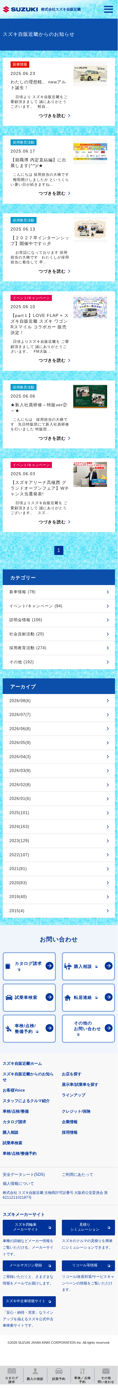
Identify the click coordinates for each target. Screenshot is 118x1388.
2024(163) (19, 826)
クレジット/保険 (76, 1111)
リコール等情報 (84, 1265)
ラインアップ (73, 1095)
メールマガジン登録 (25, 1265)
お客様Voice (14, 1090)
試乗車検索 (12, 1143)
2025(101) (19, 812)
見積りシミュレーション (84, 1227)
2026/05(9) (20, 742)
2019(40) (18, 896)
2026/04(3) (20, 756)
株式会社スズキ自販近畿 (61, 9)
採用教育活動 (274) (27, 648)
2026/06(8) (20, 729)
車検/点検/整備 (16, 1111)
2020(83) (18, 883)
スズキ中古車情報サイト (26, 1301)
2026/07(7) (20, 714)
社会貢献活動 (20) (26, 634)
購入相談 (10, 1132)
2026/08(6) (20, 701)
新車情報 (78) (22, 592)
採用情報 (70, 1132)
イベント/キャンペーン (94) (35, 606)
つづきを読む (52, 115)
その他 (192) (21, 662)
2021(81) (18, 868)
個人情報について (18, 1183)
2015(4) (16, 911)
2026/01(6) (20, 798)
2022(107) (19, 855)
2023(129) (19, 840)
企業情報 (70, 1122)
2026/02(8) (20, 784)
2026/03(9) (20, 770)
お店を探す (71, 1074)
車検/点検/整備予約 (20, 1153)
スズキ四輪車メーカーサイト (25, 1227)
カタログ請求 (14, 1122)
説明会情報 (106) (25, 620)
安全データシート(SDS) (24, 1174)
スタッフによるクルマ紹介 (26, 1100)
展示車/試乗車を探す (80, 1084)
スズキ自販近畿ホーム (22, 1063)
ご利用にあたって (77, 1174)
